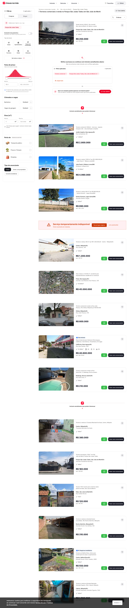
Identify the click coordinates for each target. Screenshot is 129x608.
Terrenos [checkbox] (8, 53)
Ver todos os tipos (22, 58)
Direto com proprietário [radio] (19, 169)
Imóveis (52, 3)
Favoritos (110, 3)
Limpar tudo (60, 80)
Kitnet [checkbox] (18, 53)
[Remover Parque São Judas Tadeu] (20, 27)
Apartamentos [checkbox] (18, 44)
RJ (58, 9)
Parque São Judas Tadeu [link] (80, 9)
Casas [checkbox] (8, 44)
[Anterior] (67, 40)
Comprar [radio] (11, 16)
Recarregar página (99, 225)
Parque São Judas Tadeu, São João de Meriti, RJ (83, 73)
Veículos (63, 3)
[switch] (18, 33)
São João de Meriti (65, 9)
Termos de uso (40, 603)
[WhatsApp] (104, 41)
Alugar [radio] (25, 16)
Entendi (116, 603)
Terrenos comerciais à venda (47, 9)
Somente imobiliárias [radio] (11, 173)
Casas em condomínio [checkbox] (28, 44)
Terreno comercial (60, 73)
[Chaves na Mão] (11, 3)
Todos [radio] (7, 169)
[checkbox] (18, 143)
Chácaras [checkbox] (27, 53)
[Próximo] (71, 40)
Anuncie (74, 3)
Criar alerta (106, 91)
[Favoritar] (122, 25)
